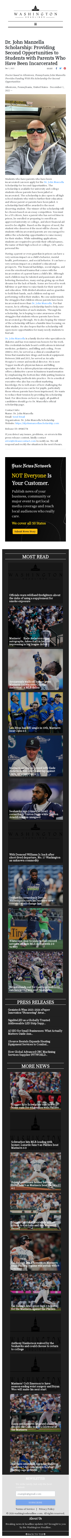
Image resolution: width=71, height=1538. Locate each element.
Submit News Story (25, 531)
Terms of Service (25, 1508)
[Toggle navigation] (35, 24)
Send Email (19, 416)
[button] (56, 68)
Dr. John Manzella (15, 338)
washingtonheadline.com (28, 1513)
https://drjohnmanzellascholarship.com (37, 423)
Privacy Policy (46, 1508)
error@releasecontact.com (20, 440)
